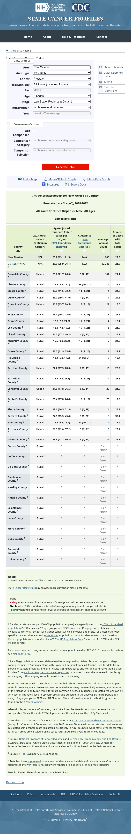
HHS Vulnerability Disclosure (87, 794)
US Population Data (71, 639)
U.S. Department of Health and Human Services (37, 810)
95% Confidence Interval (84, 243)
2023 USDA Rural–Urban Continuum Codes (96, 720)
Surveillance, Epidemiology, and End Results (95, 739)
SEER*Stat (52, 635)
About (47, 37)
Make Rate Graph (98, 179)
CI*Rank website (33, 702)
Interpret (53, 184)
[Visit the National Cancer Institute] (50, 6)
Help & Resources (73, 37)
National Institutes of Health (83, 810)
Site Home (16, 794)
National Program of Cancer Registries (46, 672)
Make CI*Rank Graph (62, 179)
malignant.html (21, 653)
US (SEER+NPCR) (17, 263)
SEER (22, 753)
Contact (101, 37)
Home (28, 37)
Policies (31, 794)
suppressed (34, 761)
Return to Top (15, 782)
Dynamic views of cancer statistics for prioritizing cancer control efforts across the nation (65, 25)
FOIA (62, 794)
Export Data (78, 184)
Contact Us (115, 794)
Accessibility (48, 794)
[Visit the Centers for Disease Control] (81, 6)
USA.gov (72, 813)
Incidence (16, 50)
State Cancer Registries (21, 587)
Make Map (30, 179)
